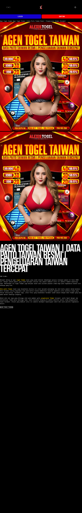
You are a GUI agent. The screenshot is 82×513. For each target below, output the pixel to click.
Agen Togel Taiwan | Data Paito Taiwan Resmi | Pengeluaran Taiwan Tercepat (39, 21)
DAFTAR (62, 16)
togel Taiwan (21, 280)
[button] (6, 307)
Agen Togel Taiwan (6, 21)
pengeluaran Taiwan (47, 298)
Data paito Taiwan (6, 289)
